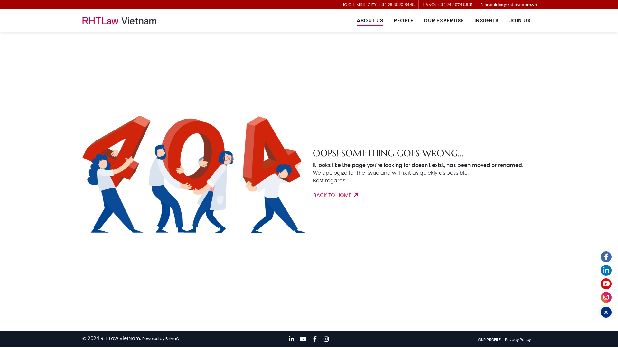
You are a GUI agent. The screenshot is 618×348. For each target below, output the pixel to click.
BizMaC (172, 338)
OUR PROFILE (489, 339)
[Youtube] (303, 338)
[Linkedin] (291, 338)
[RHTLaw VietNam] (119, 20)
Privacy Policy (518, 339)
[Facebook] (314, 338)
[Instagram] (326, 338)
